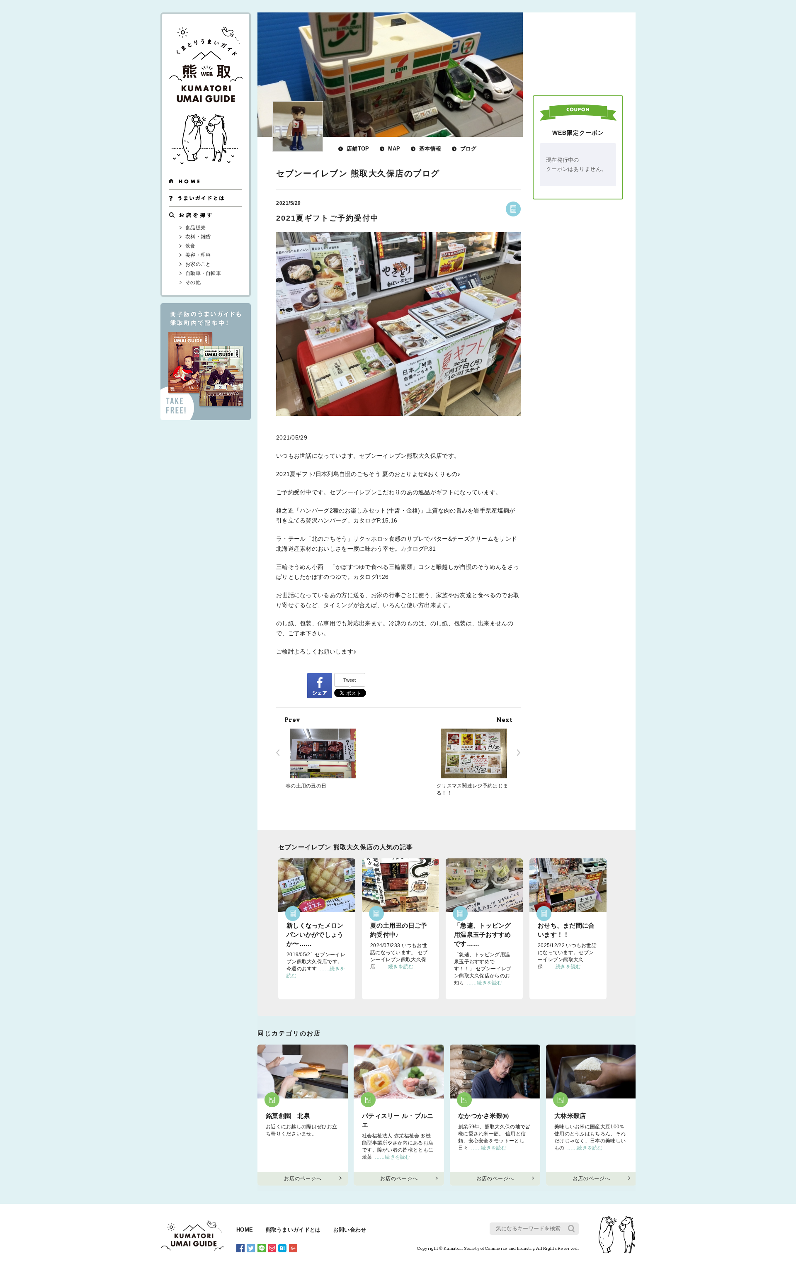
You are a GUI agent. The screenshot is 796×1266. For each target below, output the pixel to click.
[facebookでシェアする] (319, 685)
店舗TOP (358, 149)
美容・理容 (198, 255)
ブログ (468, 149)
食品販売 (195, 228)
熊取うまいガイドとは (293, 1230)
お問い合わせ (349, 1230)
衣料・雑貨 (198, 237)
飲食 (190, 246)
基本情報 (430, 149)
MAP (394, 149)
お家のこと (198, 264)
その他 (193, 282)
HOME (244, 1230)
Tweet (349, 680)
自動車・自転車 (203, 273)
